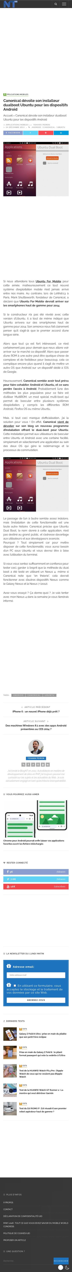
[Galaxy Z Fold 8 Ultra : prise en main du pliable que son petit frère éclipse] (10, 1033)
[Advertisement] (36, 47)
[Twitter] (33, 765)
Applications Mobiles (16, 94)
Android (36, 127)
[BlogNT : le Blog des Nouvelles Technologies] (10, 3)
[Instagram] (38, 765)
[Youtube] (43, 765)
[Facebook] (28, 765)
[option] (36, 823)
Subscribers (59, 886)
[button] (64, 1267)
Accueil (8, 115)
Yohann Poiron (41, 125)
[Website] (23, 765)
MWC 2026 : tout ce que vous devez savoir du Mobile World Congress (35, 1225)
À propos (8, 1202)
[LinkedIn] (48, 765)
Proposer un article (14, 1240)
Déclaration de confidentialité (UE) (22, 1216)
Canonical (49, 127)
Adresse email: (23, 966)
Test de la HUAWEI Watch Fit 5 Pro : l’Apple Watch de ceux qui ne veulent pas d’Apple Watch (41, 1073)
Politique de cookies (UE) (16, 1233)
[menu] (64, 4)
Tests (23, 1029)
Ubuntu (61, 127)
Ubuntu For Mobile (48, 281)
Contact (8, 1209)
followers (61, 872)
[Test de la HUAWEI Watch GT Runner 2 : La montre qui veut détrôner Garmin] (10, 1090)
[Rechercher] (55, 4)
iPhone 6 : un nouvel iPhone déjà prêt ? (36, 711)
